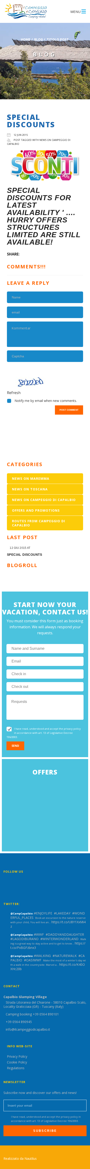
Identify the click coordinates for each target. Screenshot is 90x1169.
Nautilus (30, 1158)
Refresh (14, 392)
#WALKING (42, 955)
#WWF (39, 934)
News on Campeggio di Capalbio (44, 500)
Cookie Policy (17, 1062)
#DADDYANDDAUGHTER (65, 934)
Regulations (15, 1068)
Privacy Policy (17, 1056)
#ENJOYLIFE (43, 913)
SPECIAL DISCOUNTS (24, 554)
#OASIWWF (32, 960)
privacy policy (72, 728)
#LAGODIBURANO (24, 939)
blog (38, 39)
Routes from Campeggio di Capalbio (38, 523)
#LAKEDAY (62, 913)
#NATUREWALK (65, 955)
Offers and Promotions (36, 510)
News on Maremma (30, 478)
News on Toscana (30, 489)
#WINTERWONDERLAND (59, 939)
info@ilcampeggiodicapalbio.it (28, 1029)
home (25, 39)
